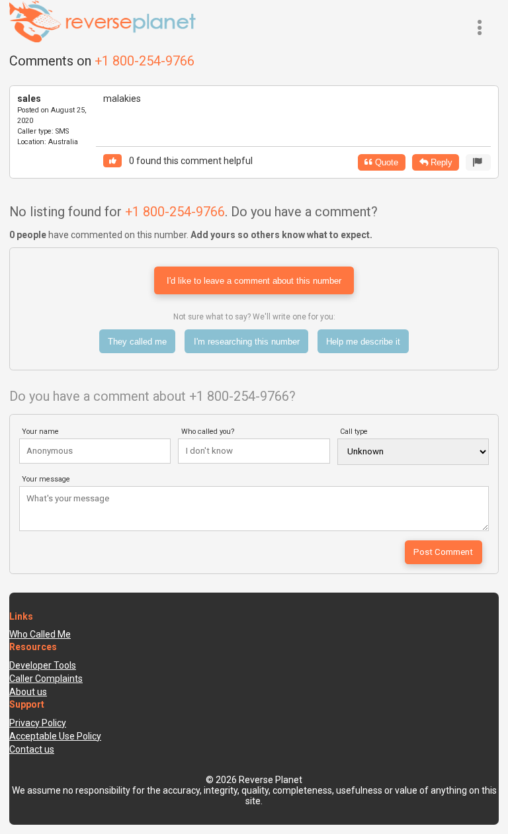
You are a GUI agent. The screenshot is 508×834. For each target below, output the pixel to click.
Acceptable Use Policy (55, 736)
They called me (137, 342)
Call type (354, 431)
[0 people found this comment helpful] (112, 161)
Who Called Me (40, 634)
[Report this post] (478, 162)
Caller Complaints (46, 678)
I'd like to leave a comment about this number (254, 281)
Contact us (31, 749)
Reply (440, 162)
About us (28, 692)
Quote (385, 162)
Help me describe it (363, 342)
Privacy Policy (37, 723)
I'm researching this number (247, 342)
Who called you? (208, 431)
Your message (46, 479)
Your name (40, 431)
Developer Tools (42, 665)
